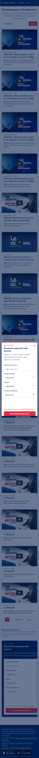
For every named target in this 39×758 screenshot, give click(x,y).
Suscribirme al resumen (19, 414)
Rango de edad (9, 373)
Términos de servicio (26, 409)
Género (6, 382)
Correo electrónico (10, 365)
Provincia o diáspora (11, 391)
